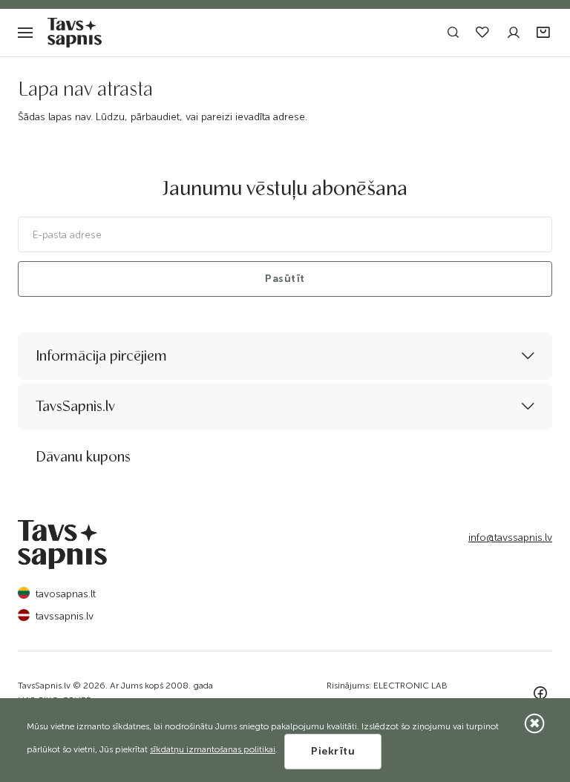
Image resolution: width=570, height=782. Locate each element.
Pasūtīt (285, 278)
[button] (544, 33)
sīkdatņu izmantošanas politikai (212, 749)
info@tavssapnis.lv (510, 537)
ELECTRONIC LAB (410, 685)
